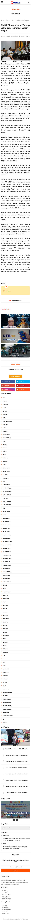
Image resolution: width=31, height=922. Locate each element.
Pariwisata (6, 669)
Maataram (6, 595)
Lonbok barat (6, 568)
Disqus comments (15, 376)
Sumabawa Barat (7, 692)
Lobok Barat (6, 518)
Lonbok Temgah (7, 571)
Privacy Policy (6, 897)
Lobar (4, 515)
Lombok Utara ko (7, 558)
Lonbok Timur (6, 575)
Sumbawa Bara (7, 699)
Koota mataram (7, 491)
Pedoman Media (6, 895)
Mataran (5, 622)
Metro (27, 36)
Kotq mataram (7, 505)
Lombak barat (7, 521)
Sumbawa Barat (7, 702)
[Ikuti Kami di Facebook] (8, 381)
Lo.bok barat (6, 511)
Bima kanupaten (7, 421)
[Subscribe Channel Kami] (8, 385)
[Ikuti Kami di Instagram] (8, 389)
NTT (4, 659)
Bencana (5, 414)
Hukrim (5, 451)
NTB (4, 655)
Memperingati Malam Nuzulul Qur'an (11, 326)
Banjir (4, 407)
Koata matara (6, 484)
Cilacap (5, 431)
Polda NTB (5, 679)
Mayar (4, 638)
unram (4, 722)
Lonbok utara (6, 578)
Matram (5, 632)
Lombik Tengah (7, 525)
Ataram (5, 401)
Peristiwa (5, 675)
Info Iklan (4, 911)
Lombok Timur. (7, 551)
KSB (4, 508)
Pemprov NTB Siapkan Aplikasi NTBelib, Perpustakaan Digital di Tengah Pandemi (12, 340)
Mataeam (5, 605)
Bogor (4, 428)
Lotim (4, 588)
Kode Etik (4, 893)
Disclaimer (5, 891)
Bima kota (5, 424)
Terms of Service (6, 898)
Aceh (4, 397)
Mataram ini (6, 618)
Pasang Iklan (16, 9)
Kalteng (5, 474)
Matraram (6, 635)
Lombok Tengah (7, 545)
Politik (5, 682)
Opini (4, 662)
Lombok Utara (7, 555)
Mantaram (6, 602)
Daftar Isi (4, 905)
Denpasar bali (7, 438)
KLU (4, 481)
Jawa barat (6, 468)
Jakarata (5, 458)
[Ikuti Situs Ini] (23, 389)
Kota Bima (5, 498)
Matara (5, 608)
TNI (3, 719)
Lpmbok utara (7, 592)
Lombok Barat (7, 538)
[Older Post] (18, 363)
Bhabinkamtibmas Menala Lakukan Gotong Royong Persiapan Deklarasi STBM (13, 354)
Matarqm (5, 628)
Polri (4, 685)
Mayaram (5, 642)
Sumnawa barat (7, 709)
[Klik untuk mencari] (29, 2)
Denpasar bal (6, 434)
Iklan (4, 454)
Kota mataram (7, 501)
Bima (4, 417)
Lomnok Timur (7, 565)
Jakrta (5, 464)
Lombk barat (6, 531)
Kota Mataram (7, 495)
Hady (4, 843)
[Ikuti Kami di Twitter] (23, 381)
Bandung (5, 404)
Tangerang (6, 712)
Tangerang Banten (8, 716)
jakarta (5, 461)
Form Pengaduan (6, 909)
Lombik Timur (6, 528)
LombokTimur (6, 561)
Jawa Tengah (6, 471)
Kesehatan (5, 478)
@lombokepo (7, 291)
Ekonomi (22, 36)
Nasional (5, 652)
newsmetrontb (15, 919)
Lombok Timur (7, 548)
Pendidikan (6, 672)
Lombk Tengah (7, 535)
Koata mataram (7, 488)
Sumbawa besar (7, 705)
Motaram (5, 649)
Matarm (5, 625)
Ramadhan (6, 689)
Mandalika (6, 598)
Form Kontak (5, 907)
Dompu (4, 441)
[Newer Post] (13, 363)
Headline (5, 448)
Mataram (5, 615)
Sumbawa (5, 695)
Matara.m (5, 612)
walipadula (6, 835)
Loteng (5, 585)
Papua (4, 665)
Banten (5, 411)
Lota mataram (7, 582)
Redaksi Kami (5, 913)
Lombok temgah (7, 541)
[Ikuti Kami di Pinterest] (23, 385)
